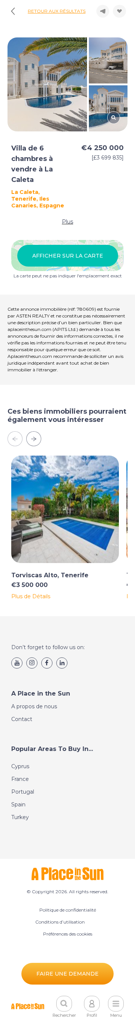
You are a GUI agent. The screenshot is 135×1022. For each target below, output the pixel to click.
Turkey (20, 817)
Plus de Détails (30, 596)
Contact (21, 719)
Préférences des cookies (67, 934)
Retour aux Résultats (57, 11)
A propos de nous (34, 706)
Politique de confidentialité (67, 910)
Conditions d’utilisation (60, 922)
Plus (67, 221)
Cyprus (20, 766)
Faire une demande (67, 973)
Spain (18, 804)
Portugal (22, 791)
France (20, 779)
